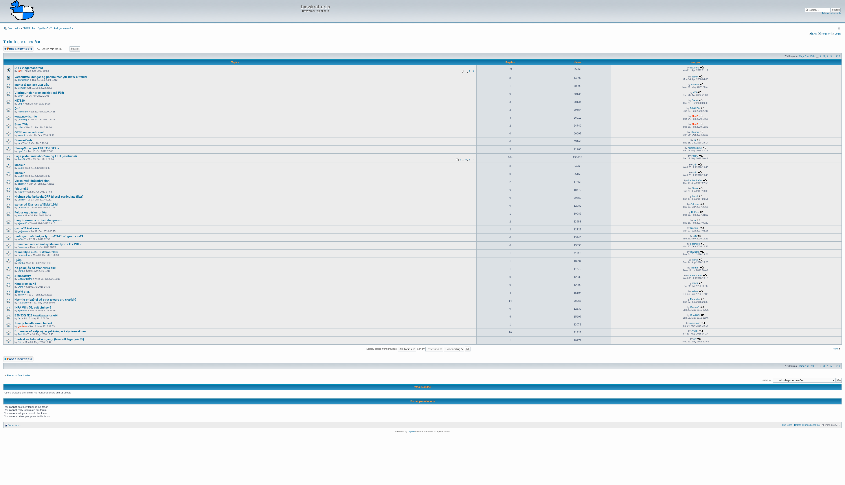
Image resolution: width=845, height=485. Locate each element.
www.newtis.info (26, 116)
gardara (22, 326)
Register (825, 33)
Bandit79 (695, 315)
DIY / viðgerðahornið (29, 68)
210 (838, 56)
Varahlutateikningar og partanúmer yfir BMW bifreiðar (51, 77)
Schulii (21, 87)
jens (20, 215)
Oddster (22, 207)
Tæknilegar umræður (61, 28)
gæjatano (23, 231)
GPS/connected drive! (29, 132)
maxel (695, 76)
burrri (21, 199)
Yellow (21, 294)
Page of (806, 56)
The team (787, 425)
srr (694, 339)
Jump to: (766, 380)
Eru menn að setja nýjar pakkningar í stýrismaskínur (50, 331)
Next (835, 348)
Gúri (20, 168)
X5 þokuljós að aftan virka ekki (35, 268)
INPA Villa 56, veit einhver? (33, 307)
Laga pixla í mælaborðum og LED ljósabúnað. (46, 156)
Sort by (421, 348)
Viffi (20, 95)
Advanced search (831, 13)
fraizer (21, 191)
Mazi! (695, 116)
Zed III (21, 334)
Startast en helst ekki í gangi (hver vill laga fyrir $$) (49, 339)
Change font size (839, 28)
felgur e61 (21, 188)
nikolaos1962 (695, 148)
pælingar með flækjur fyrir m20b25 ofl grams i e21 (49, 236)
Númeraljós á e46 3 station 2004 (36, 252)
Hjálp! (18, 260)
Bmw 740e (21, 124)
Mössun (20, 165)
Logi (20, 103)
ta (19, 143)
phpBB (411, 431)
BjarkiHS (695, 251)
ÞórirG (21, 159)
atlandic (22, 135)
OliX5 (21, 263)
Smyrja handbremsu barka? (33, 323)
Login (838, 33)
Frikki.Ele (23, 111)
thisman (695, 267)
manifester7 (24, 255)
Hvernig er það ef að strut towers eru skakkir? (46, 299)
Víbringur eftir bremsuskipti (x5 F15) (39, 92)
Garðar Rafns (694, 180)
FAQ (814, 33)
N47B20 (20, 100)
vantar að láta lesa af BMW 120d (36, 204)
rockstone (694, 323)
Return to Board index (18, 375)
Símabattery (23, 275)
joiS (20, 239)
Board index (14, 28)
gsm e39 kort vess (27, 228)
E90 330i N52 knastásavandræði (36, 315)
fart (19, 318)
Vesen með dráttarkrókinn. (32, 180)
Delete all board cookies (807, 425)
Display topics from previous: (382, 348)
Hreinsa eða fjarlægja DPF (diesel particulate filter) (49, 196)
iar (19, 71)
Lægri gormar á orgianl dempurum (38, 220)
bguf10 (21, 151)
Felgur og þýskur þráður (31, 212)
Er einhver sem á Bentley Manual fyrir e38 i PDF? (48, 244)
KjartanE (22, 223)
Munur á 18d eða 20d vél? (32, 84)
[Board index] (22, 10)
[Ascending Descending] (457, 348)
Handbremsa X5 (25, 283)
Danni (695, 100)
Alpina (695, 188)
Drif (17, 108)
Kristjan (695, 84)
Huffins (695, 212)
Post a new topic (19, 48)
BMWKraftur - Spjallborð (35, 28)
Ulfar (20, 127)
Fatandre (23, 247)
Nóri (20, 342)
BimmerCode (23, 140)
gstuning (694, 67)
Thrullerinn (23, 80)
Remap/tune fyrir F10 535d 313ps (37, 148)
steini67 (22, 183)
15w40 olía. (22, 291)
